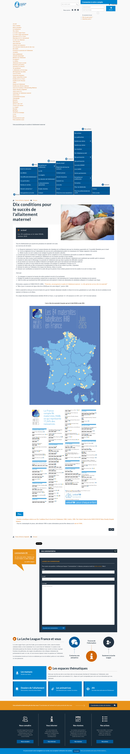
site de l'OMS (78, 523)
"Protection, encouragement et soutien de (56, 284)
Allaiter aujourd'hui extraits (20, 77)
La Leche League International (20, 34)
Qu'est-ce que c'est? (18, 103)
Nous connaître (17, 27)
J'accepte (76, 751)
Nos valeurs (16, 31)
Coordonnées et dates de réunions (101, 705)
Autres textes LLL (17, 91)
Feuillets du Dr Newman (19, 80)
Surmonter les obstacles (19, 66)
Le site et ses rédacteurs (19, 40)
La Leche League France (19, 32)
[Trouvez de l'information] (91, 656)
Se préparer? (16, 59)
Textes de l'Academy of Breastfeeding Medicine (25, 87)
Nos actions (105, 741)
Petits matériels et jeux (18, 119)
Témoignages (16, 98)
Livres (14, 114)
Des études (15, 48)
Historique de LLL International (21, 38)
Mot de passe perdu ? (87, 17)
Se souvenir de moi (87, 15)
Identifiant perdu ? (87, 19)
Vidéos (14, 82)
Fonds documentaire (18, 75)
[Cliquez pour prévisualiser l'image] (87, 222)
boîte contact (98, 566)
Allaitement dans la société (19, 63)
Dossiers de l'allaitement (19, 84)
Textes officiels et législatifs (20, 89)
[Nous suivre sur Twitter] (77, 10)
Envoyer (35, 200)
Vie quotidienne (17, 68)
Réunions (15, 102)
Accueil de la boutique (18, 112)
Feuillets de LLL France (19, 79)
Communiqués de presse (19, 96)
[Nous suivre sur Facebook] (75, 10)
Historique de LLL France (19, 36)
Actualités (15, 52)
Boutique (15, 111)
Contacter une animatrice (19, 45)
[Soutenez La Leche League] (108, 642)
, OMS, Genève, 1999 (69, 519)
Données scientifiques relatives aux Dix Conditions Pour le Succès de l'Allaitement (40, 519)
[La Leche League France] (20, 4)
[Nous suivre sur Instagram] (72, 10)
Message (44, 583)
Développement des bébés (19, 71)
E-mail (43, 576)
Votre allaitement (17, 54)
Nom (43, 569)
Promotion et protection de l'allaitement (23, 50)
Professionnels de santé (18, 118)
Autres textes (16, 95)
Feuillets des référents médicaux (21, 86)
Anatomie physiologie (18, 55)
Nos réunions (78, 741)
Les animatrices (17, 29)
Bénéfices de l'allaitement (19, 57)
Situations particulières (18, 64)
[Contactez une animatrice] (74, 642)
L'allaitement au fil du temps (20, 70)
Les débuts (15, 61)
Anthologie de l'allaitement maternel (22, 93)
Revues (14, 116)
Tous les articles (17, 73)
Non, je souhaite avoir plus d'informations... (93, 750)
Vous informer (17, 43)
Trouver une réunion (18, 105)
